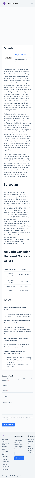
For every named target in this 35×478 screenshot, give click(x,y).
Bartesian (21, 54)
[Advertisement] (17, 25)
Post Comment (8, 424)
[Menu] (32, 3)
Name (5, 385)
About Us (31, 439)
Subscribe (19, 458)
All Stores (31, 453)
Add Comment (8, 402)
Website (5, 396)
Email (5, 391)
